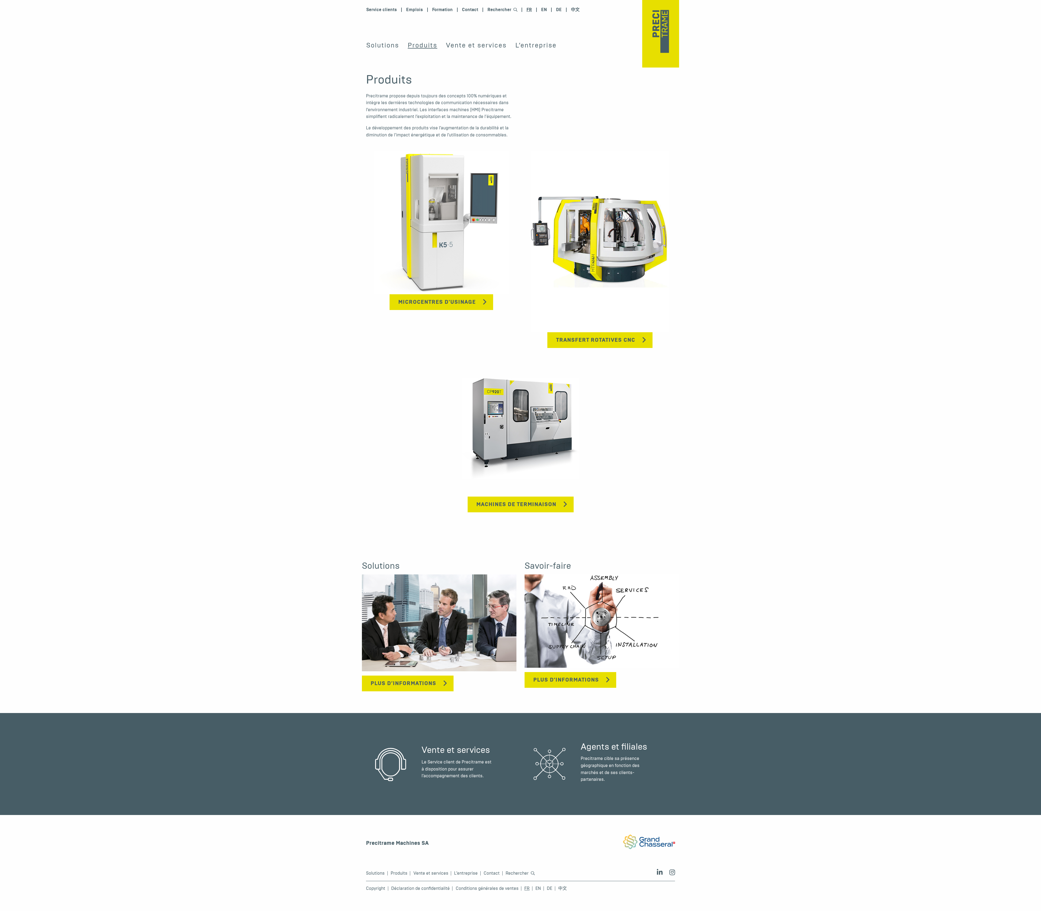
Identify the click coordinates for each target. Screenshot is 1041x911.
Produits (422, 45)
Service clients (381, 10)
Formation (442, 10)
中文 (575, 10)
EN (544, 10)
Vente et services (476, 45)
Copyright (375, 888)
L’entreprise (536, 45)
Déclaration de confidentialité (420, 888)
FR (529, 10)
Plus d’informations (403, 683)
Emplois (414, 10)
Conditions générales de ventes (487, 888)
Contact (470, 10)
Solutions (382, 45)
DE (559, 10)
